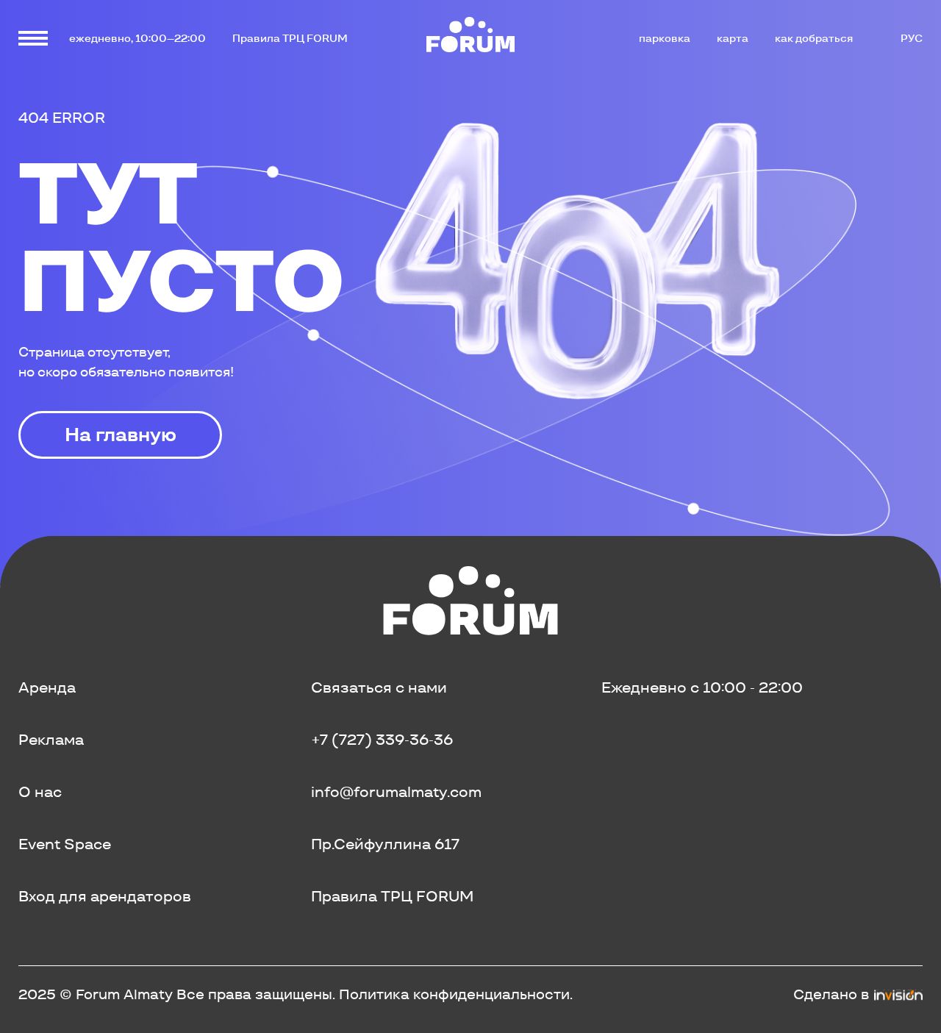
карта (732, 38)
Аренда (47, 687)
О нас (40, 792)
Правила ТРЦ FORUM (290, 38)
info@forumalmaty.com (396, 792)
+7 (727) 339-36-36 (382, 739)
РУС (912, 38)
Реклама (51, 739)
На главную (120, 435)
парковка (664, 38)
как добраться (814, 38)
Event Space (64, 844)
